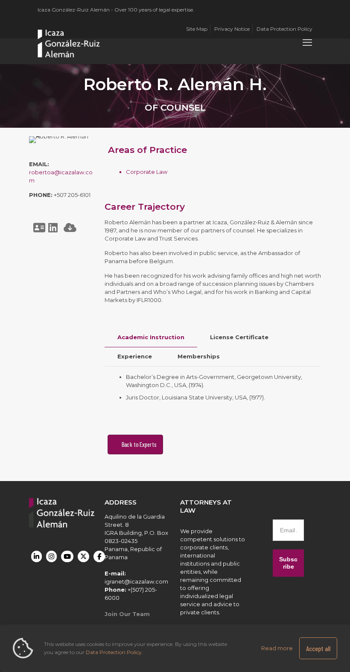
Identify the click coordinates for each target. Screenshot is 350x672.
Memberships (199, 356)
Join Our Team (127, 613)
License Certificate (239, 337)
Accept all (318, 648)
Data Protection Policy (114, 652)
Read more (277, 648)
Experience (134, 356)
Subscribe (288, 563)
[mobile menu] (307, 42)
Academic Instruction (150, 337)
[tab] (151, 337)
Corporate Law (146, 171)
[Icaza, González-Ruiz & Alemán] (69, 42)
